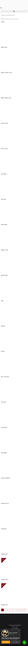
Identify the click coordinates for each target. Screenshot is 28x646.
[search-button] (1, 8)
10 (23, 609)
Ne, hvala (15, 642)
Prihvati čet (6, 642)
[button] (14, 11)
